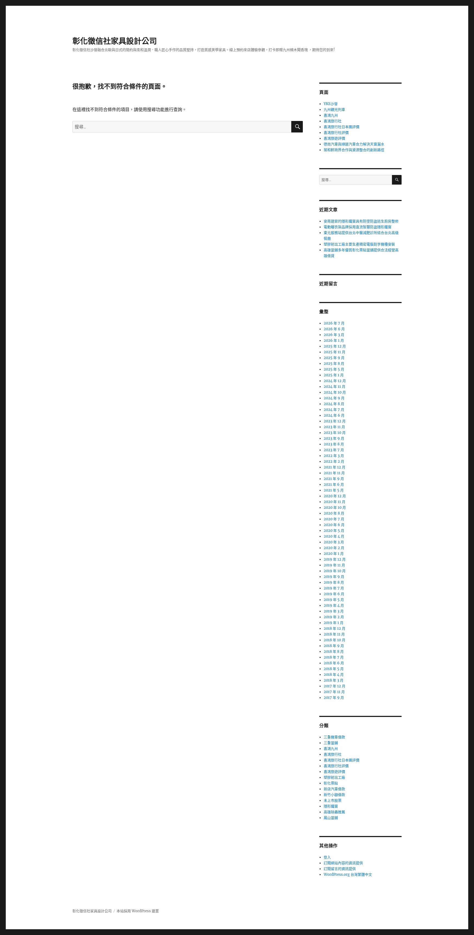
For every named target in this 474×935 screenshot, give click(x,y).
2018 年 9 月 (334, 645)
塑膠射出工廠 (334, 777)
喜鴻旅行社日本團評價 (341, 127)
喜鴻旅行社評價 (336, 132)
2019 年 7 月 (334, 588)
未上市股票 (333, 800)
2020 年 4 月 (334, 536)
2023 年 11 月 (334, 427)
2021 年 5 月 (334, 490)
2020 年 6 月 (334, 524)
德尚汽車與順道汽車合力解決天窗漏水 (354, 144)
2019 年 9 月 (334, 576)
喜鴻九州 (331, 115)
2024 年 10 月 (335, 392)
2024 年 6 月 (334, 415)
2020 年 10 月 (335, 507)
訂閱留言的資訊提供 (340, 868)
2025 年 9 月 (334, 357)
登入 (327, 857)
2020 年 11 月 (334, 501)
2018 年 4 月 (334, 674)
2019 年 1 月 (333, 622)
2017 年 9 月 (334, 697)
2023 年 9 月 (334, 438)
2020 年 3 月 (334, 542)
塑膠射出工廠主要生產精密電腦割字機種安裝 (359, 244)
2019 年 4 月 (334, 605)
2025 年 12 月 (335, 346)
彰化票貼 (331, 783)
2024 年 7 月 (334, 409)
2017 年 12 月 (334, 686)
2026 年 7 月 (334, 323)
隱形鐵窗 (331, 806)
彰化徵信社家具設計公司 (114, 41)
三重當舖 (331, 743)
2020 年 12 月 (335, 496)
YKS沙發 (331, 103)
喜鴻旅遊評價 (334, 138)
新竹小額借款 (334, 794)
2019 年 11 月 (334, 565)
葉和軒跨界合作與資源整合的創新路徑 (354, 150)
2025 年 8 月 (334, 363)
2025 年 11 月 (334, 352)
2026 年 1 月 (334, 340)
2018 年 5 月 (334, 668)
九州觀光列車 (334, 109)
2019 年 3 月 (334, 611)
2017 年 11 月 (334, 692)
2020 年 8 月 (334, 513)
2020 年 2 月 (334, 548)
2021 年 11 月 (334, 473)
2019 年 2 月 (334, 617)
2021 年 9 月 (334, 478)
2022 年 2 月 (334, 461)
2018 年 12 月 (334, 628)
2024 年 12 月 (335, 380)
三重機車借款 (334, 737)
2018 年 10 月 (334, 640)
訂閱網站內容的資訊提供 (343, 863)
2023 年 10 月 (335, 432)
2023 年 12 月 (335, 421)
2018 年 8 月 (334, 651)
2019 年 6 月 (334, 594)
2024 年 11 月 (334, 386)
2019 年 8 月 (334, 582)
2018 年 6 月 (334, 663)
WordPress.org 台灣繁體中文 (348, 874)
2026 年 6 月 (334, 329)
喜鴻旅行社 (333, 121)
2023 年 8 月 (334, 444)
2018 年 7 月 (334, 657)
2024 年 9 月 (334, 398)
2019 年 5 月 (334, 599)
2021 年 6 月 (334, 484)
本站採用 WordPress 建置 (138, 911)
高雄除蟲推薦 (334, 812)
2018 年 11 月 (334, 634)
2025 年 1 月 (334, 375)
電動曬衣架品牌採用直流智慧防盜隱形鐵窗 (357, 227)
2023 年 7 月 (334, 450)
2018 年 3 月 (333, 680)
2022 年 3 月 (334, 455)
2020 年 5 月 (334, 530)
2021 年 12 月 (334, 467)
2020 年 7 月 (334, 519)
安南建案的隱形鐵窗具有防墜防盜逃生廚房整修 (361, 221)
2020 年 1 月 (334, 553)
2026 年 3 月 (334, 334)
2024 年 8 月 (334, 404)
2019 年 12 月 (335, 559)
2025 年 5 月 (334, 369)
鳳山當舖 (331, 817)
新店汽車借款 (334, 789)
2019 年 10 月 (335, 571)
